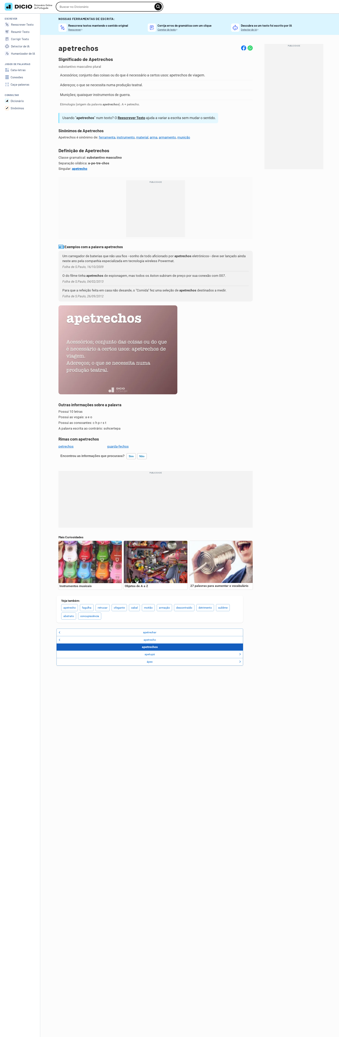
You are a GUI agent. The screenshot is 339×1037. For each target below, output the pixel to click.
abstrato (68, 616)
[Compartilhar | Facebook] (243, 48)
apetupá (150, 654)
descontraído (184, 607)
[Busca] (158, 6)
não (142, 456)
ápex (150, 661)
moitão (148, 607)
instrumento (126, 137)
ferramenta (107, 137)
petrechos (66, 446)
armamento (167, 137)
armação (164, 607)
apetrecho (79, 169)
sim (131, 456)
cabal (134, 607)
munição (183, 137)
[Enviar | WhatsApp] (250, 48)
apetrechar (149, 632)
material (142, 137)
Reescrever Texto (131, 118)
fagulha (86, 607)
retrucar (103, 607)
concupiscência (89, 616)
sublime (223, 607)
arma (153, 137)
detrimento (205, 607)
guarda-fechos (118, 446)
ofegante (119, 607)
